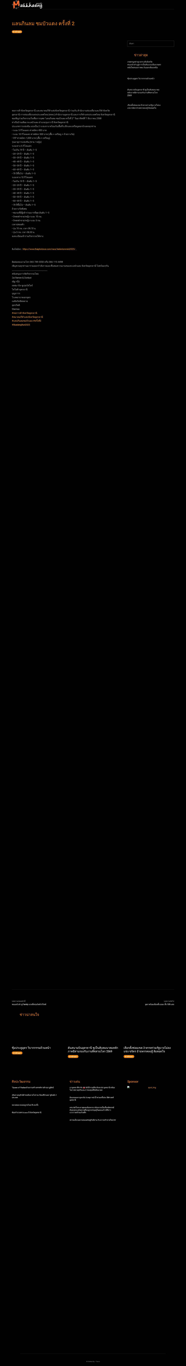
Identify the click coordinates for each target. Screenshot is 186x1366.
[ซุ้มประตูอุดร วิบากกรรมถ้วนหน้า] (169, 80)
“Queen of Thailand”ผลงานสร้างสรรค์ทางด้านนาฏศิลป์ (33, 1087)
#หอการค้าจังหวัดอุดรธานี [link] (24, 313)
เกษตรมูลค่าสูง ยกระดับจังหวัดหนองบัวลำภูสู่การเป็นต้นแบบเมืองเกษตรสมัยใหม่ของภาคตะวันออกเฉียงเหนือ (144, 64)
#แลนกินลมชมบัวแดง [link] (22, 321)
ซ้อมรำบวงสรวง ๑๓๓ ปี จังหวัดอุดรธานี (26, 1112)
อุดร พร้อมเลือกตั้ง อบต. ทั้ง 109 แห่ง (159, 1004)
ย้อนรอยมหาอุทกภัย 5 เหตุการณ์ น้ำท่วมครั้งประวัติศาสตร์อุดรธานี (92, 1098)
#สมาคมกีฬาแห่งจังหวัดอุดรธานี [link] (27, 317)
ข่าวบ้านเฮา (17, 32)
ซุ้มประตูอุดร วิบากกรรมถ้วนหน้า (141, 78)
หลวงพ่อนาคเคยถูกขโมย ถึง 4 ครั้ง (25, 1105)
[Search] (171, 44)
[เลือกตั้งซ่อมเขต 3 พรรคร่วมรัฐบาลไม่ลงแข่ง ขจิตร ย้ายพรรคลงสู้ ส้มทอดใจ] (169, 108)
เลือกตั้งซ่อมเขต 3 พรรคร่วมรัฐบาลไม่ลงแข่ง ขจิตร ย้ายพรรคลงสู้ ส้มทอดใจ (144, 106)
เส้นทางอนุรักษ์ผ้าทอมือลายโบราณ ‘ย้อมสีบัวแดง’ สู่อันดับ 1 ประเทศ (34, 1096)
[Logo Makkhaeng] (27, 4)
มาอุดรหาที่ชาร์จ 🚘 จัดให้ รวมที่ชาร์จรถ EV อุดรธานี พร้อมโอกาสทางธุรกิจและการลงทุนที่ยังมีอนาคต (92, 1088)
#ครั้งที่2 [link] (37, 321)
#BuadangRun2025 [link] (21, 324)
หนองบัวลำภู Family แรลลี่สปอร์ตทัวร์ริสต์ (29, 1004)
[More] (106, 98)
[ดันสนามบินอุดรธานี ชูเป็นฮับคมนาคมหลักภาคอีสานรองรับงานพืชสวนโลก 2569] (169, 93)
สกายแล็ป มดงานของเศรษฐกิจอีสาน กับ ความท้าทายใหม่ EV (93, 1120)
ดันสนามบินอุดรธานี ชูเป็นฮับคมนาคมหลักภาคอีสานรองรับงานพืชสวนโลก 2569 (143, 92)
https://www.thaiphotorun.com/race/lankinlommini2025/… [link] (50, 249)
